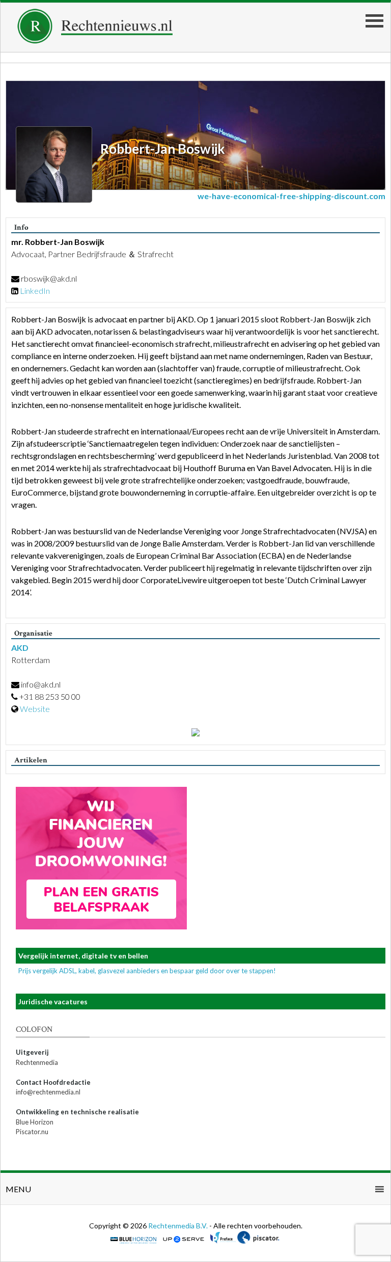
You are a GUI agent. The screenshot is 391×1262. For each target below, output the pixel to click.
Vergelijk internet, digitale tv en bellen (83, 955)
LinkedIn (35, 290)
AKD (20, 647)
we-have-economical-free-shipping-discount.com (291, 196)
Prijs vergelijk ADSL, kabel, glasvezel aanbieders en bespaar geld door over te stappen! (147, 971)
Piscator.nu (32, 1132)
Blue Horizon (34, 1122)
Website (35, 709)
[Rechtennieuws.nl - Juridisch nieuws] (95, 40)
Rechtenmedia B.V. (178, 1225)
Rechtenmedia (37, 1062)
